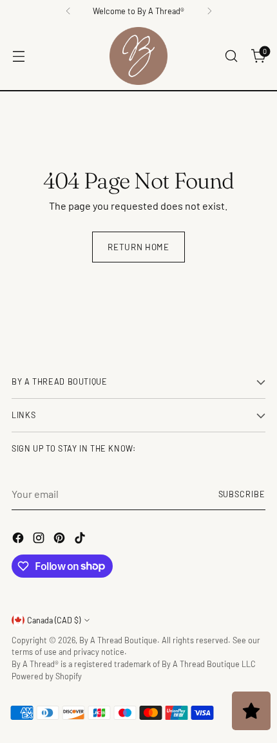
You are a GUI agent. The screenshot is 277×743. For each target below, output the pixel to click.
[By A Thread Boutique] (138, 56)
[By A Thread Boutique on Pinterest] (60, 539)
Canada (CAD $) (54, 620)
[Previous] (68, 11)
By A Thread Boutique (118, 640)
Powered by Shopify (47, 676)
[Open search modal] (231, 56)
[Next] (209, 11)
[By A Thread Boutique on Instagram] (40, 539)
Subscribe (242, 494)
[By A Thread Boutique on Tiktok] (81, 539)
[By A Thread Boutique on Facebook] (19, 539)
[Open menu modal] (18, 56)
